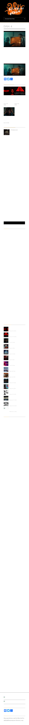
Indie (5, 272)
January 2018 (7, 621)
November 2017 (7, 626)
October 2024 (7, 454)
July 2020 (6, 557)
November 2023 (8, 475)
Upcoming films (8, 317)
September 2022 (7, 503)
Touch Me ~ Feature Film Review (14, 362)
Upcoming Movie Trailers (10, 319)
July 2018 (6, 609)
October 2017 (7, 628)
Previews (6, 289)
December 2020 (8, 546)
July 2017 (6, 634)
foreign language (8, 259)
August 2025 (7, 443)
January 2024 (7, 471)
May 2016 (6, 664)
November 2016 (7, 652)
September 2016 (7, 656)
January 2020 (7, 570)
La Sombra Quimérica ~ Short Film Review (17, 99)
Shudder (6, 304)
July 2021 (6, 531)
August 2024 (7, 458)
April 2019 (6, 589)
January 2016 (7, 673)
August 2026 (7, 419)
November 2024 (8, 452)
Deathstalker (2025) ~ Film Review (14, 374)
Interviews (6, 274)
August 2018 (7, 606)
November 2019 (7, 574)
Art (4, 238)
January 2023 (7, 495)
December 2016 (7, 649)
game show (6, 261)
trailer (5, 311)
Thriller (5, 309)
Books (5, 242)
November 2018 (7, 600)
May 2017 (6, 639)
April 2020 (6, 563)
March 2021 (7, 540)
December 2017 (7, 624)
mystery (6, 283)
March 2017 (7, 643)
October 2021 (7, 525)
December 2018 (7, 598)
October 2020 (7, 550)
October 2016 (7, 654)
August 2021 (7, 529)
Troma (5, 313)
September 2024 (8, 456)
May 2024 (6, 462)
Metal (5, 279)
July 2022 (6, 507)
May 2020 (6, 561)
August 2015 (7, 684)
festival (5, 257)
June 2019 (6, 585)
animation (6, 236)
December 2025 (7, 436)
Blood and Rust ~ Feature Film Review (14, 351)
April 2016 (6, 667)
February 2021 (7, 542)
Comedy (6, 244)
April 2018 (6, 615)
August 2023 (7, 479)
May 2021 (6, 535)
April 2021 (6, 538)
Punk (5, 294)
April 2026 (6, 428)
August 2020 (7, 555)
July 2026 (6, 421)
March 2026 (7, 430)
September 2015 (7, 682)
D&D (5, 248)
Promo (5, 291)
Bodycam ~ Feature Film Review (14, 408)
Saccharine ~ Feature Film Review (7, 119)
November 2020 (8, 548)
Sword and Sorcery (8, 306)
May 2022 (6, 512)
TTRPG (5, 315)
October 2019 (7, 576)
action (5, 231)
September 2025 (7, 441)
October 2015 (7, 679)
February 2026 (7, 432)
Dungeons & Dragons (9, 253)
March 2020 (7, 565)
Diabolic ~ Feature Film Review (13, 357)
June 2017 (6, 636)
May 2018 (6, 613)
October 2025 (7, 439)
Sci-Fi (5, 300)
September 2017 (7, 630)
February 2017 (7, 645)
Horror (5, 270)
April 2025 (6, 449)
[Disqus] (14, 160)
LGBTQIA (6, 276)
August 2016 (7, 658)
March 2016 (7, 669)
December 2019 (7, 572)
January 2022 (7, 520)
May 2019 (6, 587)
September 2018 (7, 604)
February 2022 (7, 518)
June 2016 (6, 662)
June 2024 (6, 460)
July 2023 (6, 482)
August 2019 (7, 581)
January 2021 (7, 544)
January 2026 (7, 434)
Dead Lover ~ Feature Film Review (14, 385)
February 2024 (7, 469)
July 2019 (6, 583)
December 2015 (7, 675)
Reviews (5, 298)
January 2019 (7, 596)
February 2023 (7, 492)
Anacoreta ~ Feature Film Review (14, 397)
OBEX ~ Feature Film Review (14, 391)
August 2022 (7, 505)
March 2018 (7, 617)
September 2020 (8, 553)
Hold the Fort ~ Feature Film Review (14, 345)
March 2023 (7, 490)
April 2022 (6, 514)
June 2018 (6, 611)
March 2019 (7, 591)
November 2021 (7, 522)
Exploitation (7, 255)
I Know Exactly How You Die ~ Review (14, 368)
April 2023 (6, 488)
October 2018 (7, 602)
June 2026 (6, 424)
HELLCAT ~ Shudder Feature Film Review (6, 99)
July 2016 (6, 660)
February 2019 (7, 593)
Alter (5, 233)
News (5, 285)
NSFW (5, 287)
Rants (5, 296)
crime (5, 246)
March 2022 (7, 516)
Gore (5, 268)
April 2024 (6, 464)
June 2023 (6, 484)
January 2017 (7, 647)
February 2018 (7, 619)
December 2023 (7, 473)
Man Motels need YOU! (13, 403)
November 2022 (7, 499)
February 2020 (7, 568)
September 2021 (7, 527)
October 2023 (7, 477)
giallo (5, 266)
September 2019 (7, 578)
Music (5, 281)
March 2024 (7, 467)
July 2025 (6, 445)
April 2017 (6, 641)
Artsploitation (7, 240)
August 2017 (7, 632)
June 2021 (6, 533)
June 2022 (6, 510)
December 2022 (7, 497)
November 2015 (7, 677)
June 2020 (6, 559)
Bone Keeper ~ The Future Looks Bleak (14, 380)
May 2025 (6, 447)
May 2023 (6, 486)
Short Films (6, 302)
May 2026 (6, 426)
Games (5, 263)
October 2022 (7, 501)
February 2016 (7, 671)
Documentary (7, 251)
